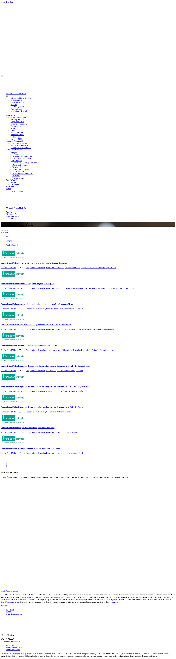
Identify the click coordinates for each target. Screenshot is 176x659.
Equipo (13, 130)
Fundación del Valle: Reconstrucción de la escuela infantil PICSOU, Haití (30, 448)
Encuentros (15, 184)
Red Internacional (17, 135)
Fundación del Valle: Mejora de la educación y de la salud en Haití (27, 428)
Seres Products (16, 100)
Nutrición (79, 371)
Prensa (8, 189)
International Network (19, 111)
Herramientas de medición (22, 156)
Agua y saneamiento (54, 350)
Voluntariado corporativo (21, 158)
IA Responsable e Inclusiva (22, 174)
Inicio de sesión (7, 2)
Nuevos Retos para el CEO (21, 148)
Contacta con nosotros (9, 591)
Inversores (16, 176)
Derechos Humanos (19, 165)
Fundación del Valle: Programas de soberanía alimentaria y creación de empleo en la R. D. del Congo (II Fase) (45, 366)
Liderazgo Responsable (14, 141)
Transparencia (16, 126)
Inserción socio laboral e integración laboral (117, 288)
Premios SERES (17, 132)
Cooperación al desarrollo (35, 268)
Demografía (16, 167)
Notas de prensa (17, 191)
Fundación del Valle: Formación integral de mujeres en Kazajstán (27, 284)
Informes (15, 154)
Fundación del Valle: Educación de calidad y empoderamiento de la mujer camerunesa (36, 325)
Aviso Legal (10, 645)
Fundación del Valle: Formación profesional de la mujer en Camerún (29, 345)
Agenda (14, 182)
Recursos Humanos (72, 268)
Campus (14, 152)
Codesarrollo (51, 371)
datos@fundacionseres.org (10, 602)
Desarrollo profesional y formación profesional (98, 268)
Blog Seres (10, 610)
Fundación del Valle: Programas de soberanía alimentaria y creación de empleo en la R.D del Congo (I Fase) (44, 386)
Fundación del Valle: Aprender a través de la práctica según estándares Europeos (34, 263)
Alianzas (14, 128)
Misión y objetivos (18, 120)
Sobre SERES (11, 115)
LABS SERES (16, 161)
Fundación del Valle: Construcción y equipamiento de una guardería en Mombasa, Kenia (37, 304)
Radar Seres (10, 187)
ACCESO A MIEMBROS (16, 94)
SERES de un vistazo (19, 117)
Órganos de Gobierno (19, 124)
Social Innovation (17, 102)
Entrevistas (5, 230)
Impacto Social (18, 171)
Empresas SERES (17, 122)
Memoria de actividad (14, 614)
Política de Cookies (13, 650)
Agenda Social (11, 180)
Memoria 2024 (16, 139)
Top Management (17, 107)
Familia (75, 432)
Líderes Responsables (19, 143)
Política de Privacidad (14, 648)
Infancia (80, 309)
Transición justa (18, 178)
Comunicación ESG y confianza (24, 163)
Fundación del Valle (8, 268)
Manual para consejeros (19, 145)
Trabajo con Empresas (14, 150)
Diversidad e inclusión (20, 169)
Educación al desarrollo (55, 268)
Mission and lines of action (21, 98)
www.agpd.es (113, 602)
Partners (14, 105)
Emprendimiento (71, 329)
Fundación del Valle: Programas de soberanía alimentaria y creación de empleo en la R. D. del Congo (42, 407)
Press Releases (16, 109)
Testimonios (15, 137)
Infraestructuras (52, 309)
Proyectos (4, 232)
